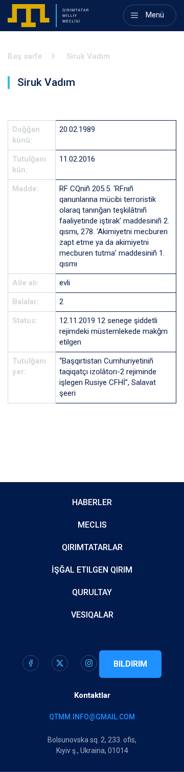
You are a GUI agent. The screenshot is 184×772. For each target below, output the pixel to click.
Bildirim (130, 664)
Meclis (92, 525)
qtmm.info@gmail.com (92, 717)
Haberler (92, 502)
